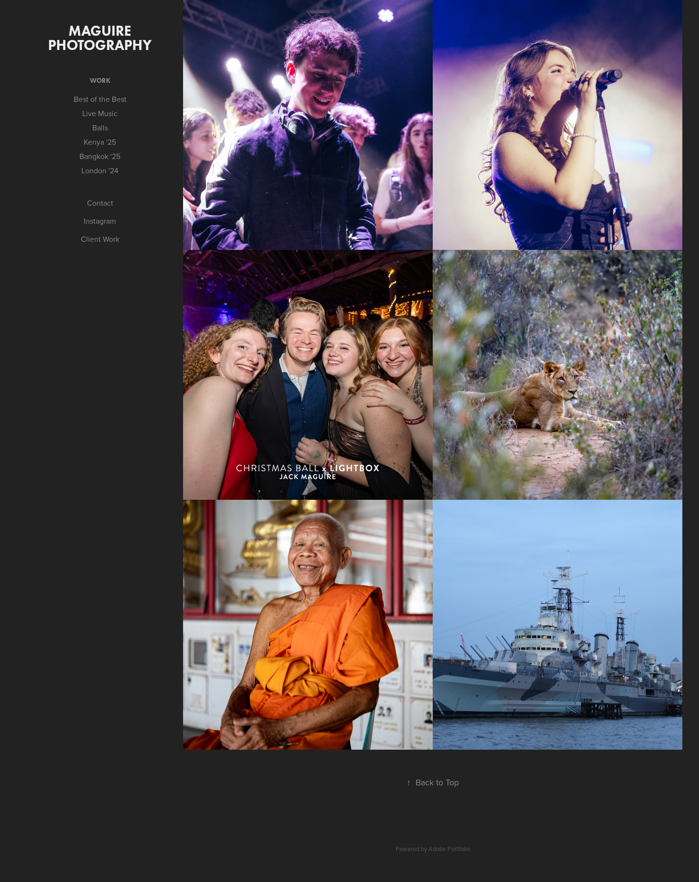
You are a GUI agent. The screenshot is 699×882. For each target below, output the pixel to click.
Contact (100, 203)
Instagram (100, 221)
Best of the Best (100, 99)
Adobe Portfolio (449, 848)
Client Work (100, 239)
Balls (100, 127)
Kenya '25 (100, 142)
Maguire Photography (100, 38)
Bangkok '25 (99, 156)
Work (100, 81)
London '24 (99, 170)
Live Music (99, 113)
